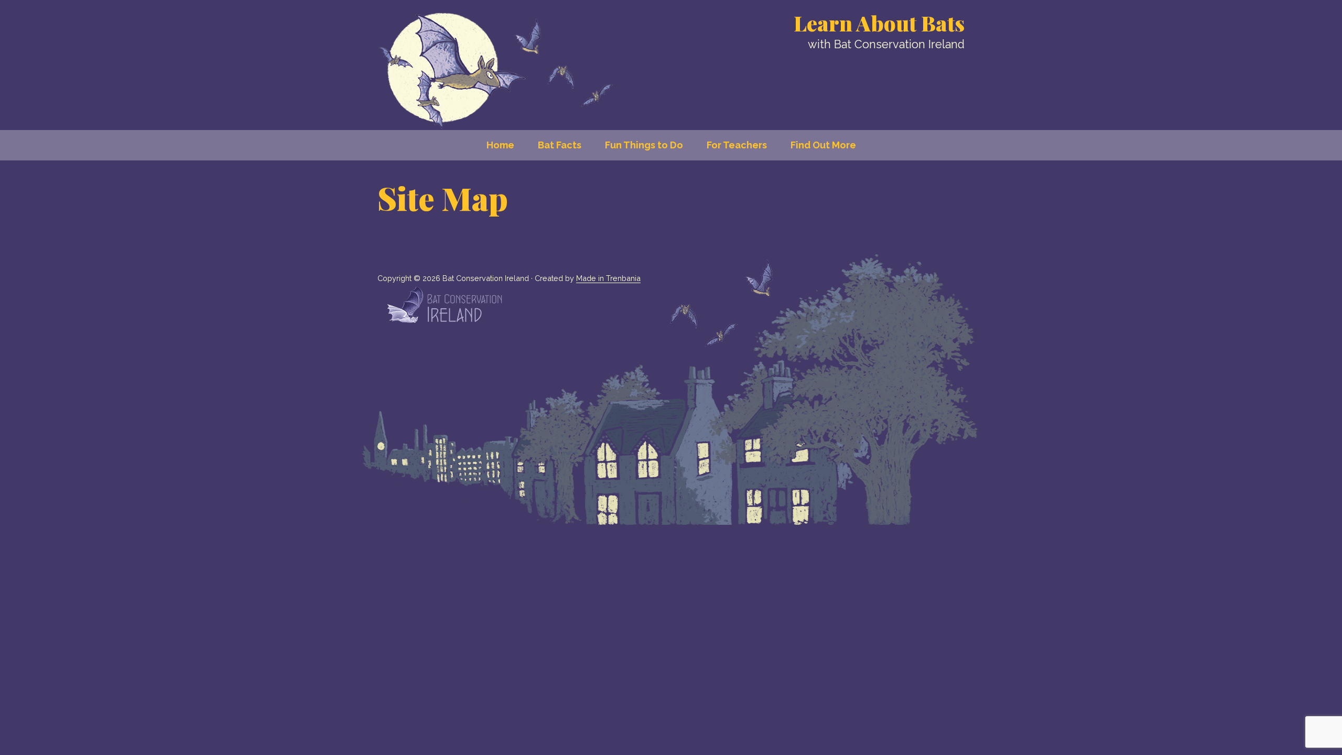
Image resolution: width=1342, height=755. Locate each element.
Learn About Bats (879, 23)
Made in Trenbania (608, 278)
